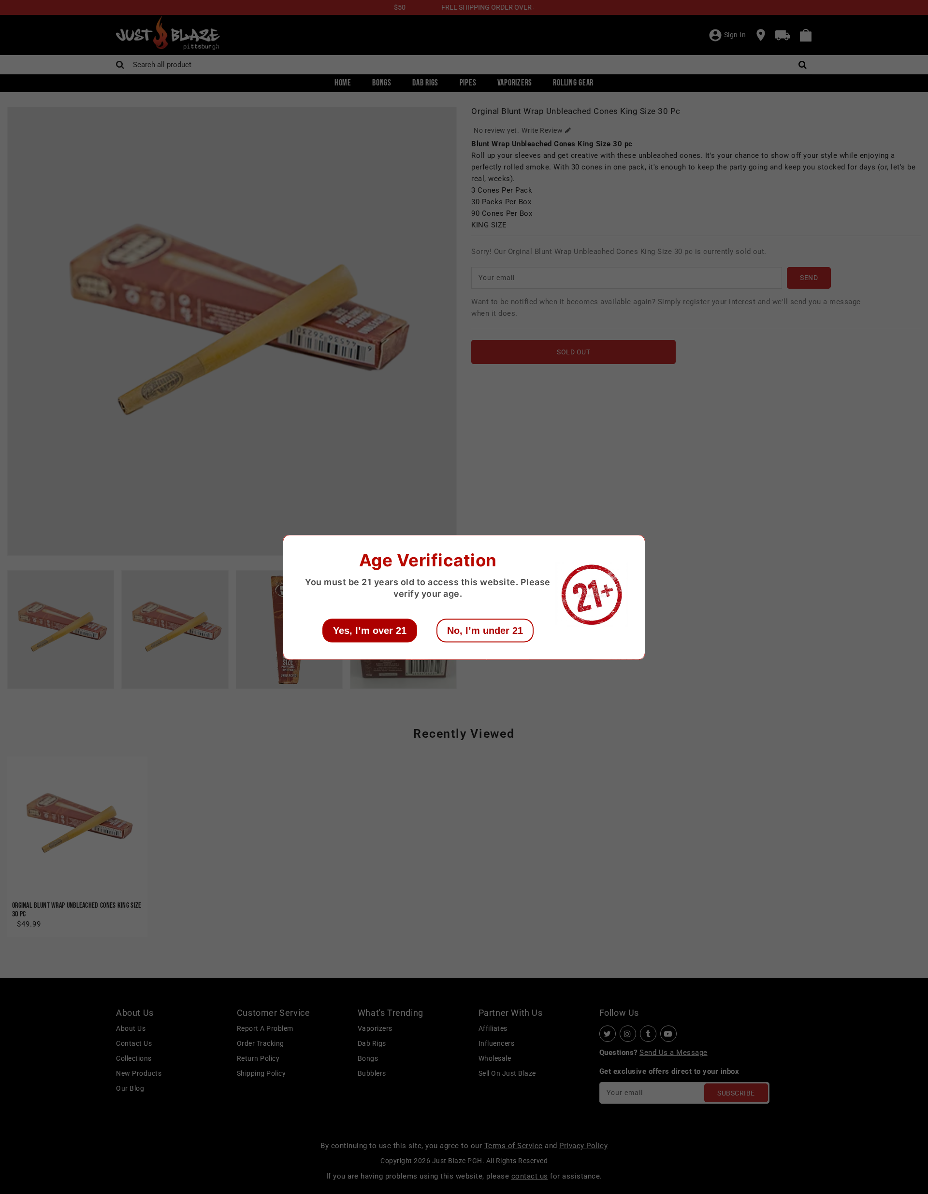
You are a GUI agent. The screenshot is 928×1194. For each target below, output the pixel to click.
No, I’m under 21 (485, 630)
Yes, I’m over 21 (369, 630)
